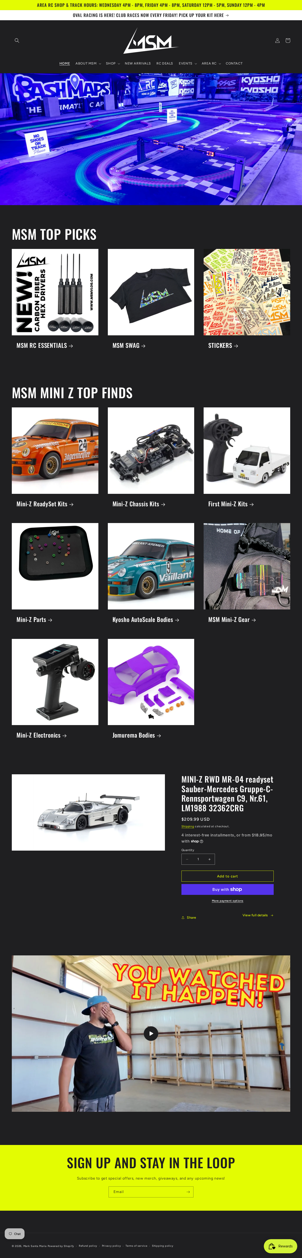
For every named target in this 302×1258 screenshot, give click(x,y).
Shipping (187, 826)
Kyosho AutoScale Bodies (143, 619)
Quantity (187, 850)
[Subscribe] (188, 1191)
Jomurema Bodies (134, 735)
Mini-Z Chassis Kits (136, 503)
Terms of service (136, 1245)
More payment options (227, 900)
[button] (17, 40)
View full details (255, 915)
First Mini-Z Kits (227, 503)
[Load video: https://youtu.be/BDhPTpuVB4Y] (151, 1033)
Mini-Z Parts (31, 619)
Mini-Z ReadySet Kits (42, 503)
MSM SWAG (126, 345)
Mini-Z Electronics (39, 735)
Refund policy (88, 1245)
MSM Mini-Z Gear (229, 619)
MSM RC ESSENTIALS (42, 345)
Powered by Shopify (61, 1246)
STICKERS (220, 345)
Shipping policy (162, 1245)
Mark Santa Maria (35, 1246)
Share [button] (191, 918)
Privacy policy (111, 1245)
